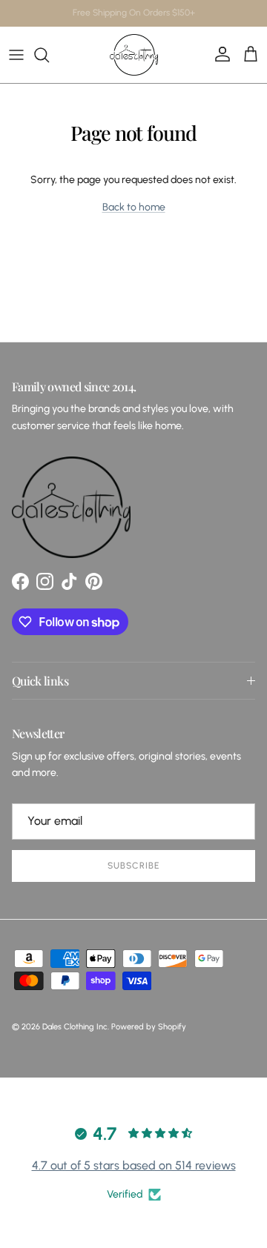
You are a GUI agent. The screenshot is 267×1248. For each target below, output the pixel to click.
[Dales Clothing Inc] (134, 55)
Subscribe (133, 865)
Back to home (133, 207)
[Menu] (16, 55)
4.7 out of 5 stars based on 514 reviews (134, 1165)
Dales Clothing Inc (75, 1027)
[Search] (49, 55)
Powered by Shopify (148, 1027)
